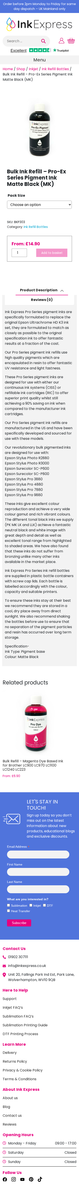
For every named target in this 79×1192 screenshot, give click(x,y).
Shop (20, 69)
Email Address (18, 847)
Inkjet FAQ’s (13, 1007)
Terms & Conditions (19, 1079)
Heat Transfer (20, 911)
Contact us (12, 1115)
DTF (50, 905)
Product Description (39, 290)
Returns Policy (15, 1061)
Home (8, 69)
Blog (6, 1106)
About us (10, 1097)
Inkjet (33, 69)
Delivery (10, 1052)
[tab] (41, 290)
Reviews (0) (42, 299)
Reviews (9, 1124)
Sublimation (19, 905)
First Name (14, 864)
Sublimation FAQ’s (18, 1016)
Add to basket (52, 253)
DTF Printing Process (20, 1033)
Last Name (14, 882)
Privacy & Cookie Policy (23, 1070)
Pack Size (16, 195)
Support (10, 998)
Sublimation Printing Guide (25, 1025)
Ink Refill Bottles (55, 69)
